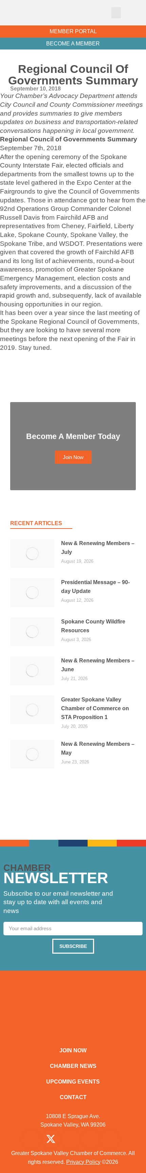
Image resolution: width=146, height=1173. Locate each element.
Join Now (73, 1050)
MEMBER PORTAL (73, 31)
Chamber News (73, 1066)
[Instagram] (70, 1139)
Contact (73, 1097)
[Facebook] (31, 1139)
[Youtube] (110, 1139)
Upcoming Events (73, 1082)
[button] (116, 12)
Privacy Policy (83, 1162)
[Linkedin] (90, 1139)
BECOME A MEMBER (73, 43)
